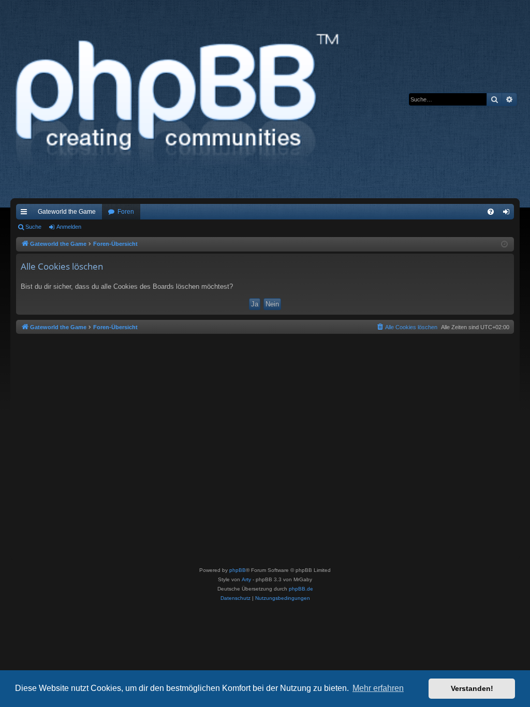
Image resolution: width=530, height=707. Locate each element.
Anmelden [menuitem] (508, 213)
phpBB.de (301, 589)
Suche (33, 227)
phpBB (237, 570)
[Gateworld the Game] (180, 99)
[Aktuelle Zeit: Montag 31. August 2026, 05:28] (504, 245)
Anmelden (68, 227)
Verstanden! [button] (472, 688)
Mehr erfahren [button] (378, 688)
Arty (246, 579)
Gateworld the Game (67, 211)
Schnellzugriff (26, 213)
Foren (125, 211)
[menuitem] (490, 211)
